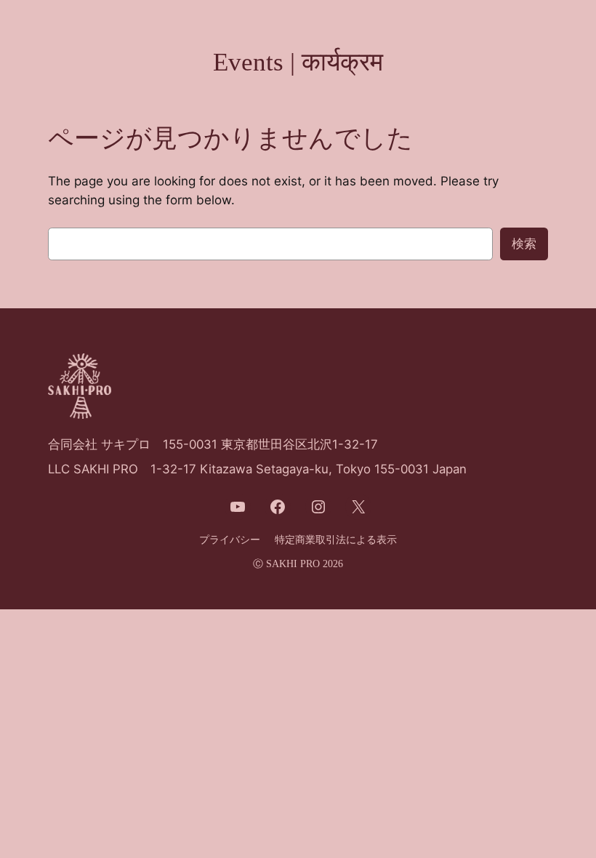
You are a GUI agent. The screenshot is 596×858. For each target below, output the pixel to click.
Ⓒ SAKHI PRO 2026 (298, 563)
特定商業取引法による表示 (336, 539)
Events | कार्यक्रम (298, 62)
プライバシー (229, 539)
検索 (524, 244)
